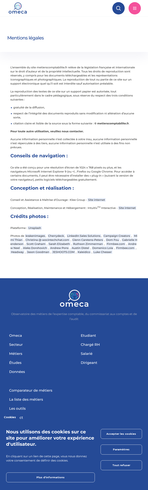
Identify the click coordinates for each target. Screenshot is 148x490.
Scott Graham (36, 244)
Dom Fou (112, 240)
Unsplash (34, 228)
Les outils (17, 408)
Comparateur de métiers (30, 390)
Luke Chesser (102, 252)
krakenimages (35, 236)
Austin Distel (80, 248)
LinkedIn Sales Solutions (83, 236)
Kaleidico (84, 252)
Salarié (86, 354)
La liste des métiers (26, 399)
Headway (17, 252)
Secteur (16, 345)
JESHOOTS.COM (63, 252)
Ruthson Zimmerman (88, 244)
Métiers (15, 354)
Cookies (10, 417)
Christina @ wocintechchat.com (47, 240)
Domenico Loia (102, 248)
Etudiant (88, 335)
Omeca (15, 335)
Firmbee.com (116, 244)
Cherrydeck (56, 236)
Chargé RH (90, 345)
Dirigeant (89, 363)
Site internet (96, 200)
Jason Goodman (38, 252)
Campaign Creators (116, 236)
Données (17, 372)
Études (15, 363)
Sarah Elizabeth (59, 244)
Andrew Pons (59, 248)
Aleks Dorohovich (35, 248)
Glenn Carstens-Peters (87, 240)
